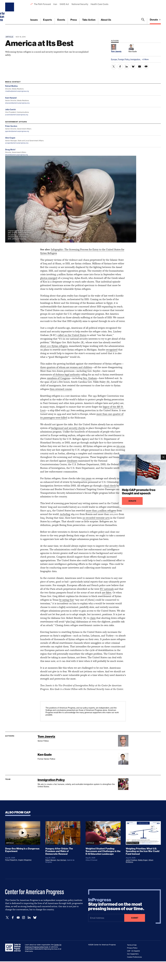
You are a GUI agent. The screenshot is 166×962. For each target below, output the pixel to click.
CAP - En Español (133, 951)
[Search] (142, 21)
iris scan (120, 446)
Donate (154, 19)
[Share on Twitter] (113, 66)
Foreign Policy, (124, 59)
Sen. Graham (90, 378)
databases (72, 460)
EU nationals (107, 589)
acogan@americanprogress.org (16, 143)
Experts (47, 19)
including (65, 514)
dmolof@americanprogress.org (16, 155)
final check (110, 485)
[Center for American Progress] (10, 12)
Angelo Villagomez (25, 860)
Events (61, 19)
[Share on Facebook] (120, 66)
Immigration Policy (51, 780)
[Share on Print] (146, 66)
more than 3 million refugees (101, 510)
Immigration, (135, 59)
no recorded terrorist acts (96, 518)
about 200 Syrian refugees (54, 346)
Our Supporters (133, 954)
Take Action (88, 19)
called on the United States (71, 335)
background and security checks (68, 428)
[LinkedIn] (29, 917)
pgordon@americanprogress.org (17, 131)
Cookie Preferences (134, 957)
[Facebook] (13, 917)
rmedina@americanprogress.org (17, 91)
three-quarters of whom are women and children (66, 367)
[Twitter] (7, 917)
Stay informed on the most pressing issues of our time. (116, 904)
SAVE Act (64, 4)
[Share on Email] (139, 66)
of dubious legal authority (66, 374)
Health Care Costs (99, 4)
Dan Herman (61, 860)
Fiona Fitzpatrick (11, 860)
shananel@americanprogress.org (17, 103)
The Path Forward (42, 4)
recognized (111, 349)
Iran (55, 4)
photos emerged (48, 278)
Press (73, 19)
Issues (34, 19)
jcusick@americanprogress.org (16, 115)
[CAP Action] (13, 947)
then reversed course (61, 389)
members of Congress (58, 378)
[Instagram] (24, 917)
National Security (80, 4)
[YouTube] (18, 917)
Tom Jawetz (46, 736)
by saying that (66, 600)
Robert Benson (50, 860)
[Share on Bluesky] (133, 66)
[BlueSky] (34, 917)
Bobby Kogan (143, 860)
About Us (106, 19)
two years (86, 478)
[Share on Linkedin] (126, 66)
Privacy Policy (132, 948)
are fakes (106, 592)
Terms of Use (132, 945)
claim (93, 618)
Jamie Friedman (131, 860)
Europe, (114, 59)
